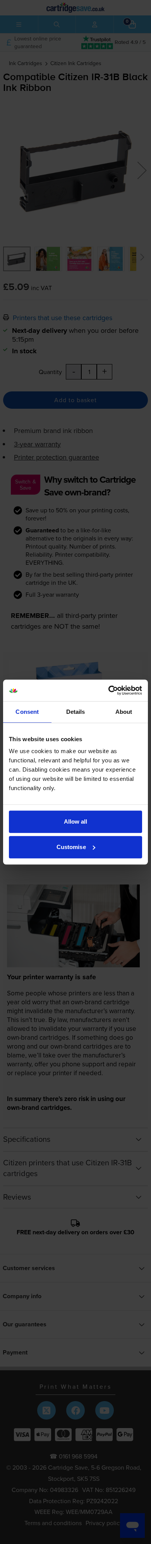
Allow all (76, 821)
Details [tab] (75, 711)
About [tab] (123, 711)
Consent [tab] (27, 711)
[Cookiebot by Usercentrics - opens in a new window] (108, 690)
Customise (71, 847)
